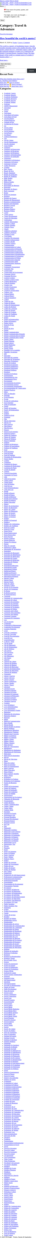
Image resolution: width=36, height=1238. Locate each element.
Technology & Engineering (12, 1116)
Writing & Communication (12, 1206)
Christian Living (9, 234)
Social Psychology (10, 1020)
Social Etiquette (9, 1002)
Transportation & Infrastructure (14, 1143)
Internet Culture (9, 578)
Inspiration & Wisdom (11, 562)
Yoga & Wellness (9, 1233)
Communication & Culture (12, 247)
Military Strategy (9, 743)
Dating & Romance (10, 321)
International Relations (11, 576)
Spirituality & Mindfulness (12, 1052)
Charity (6, 229)
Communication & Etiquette (13, 249)
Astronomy (7, 158)
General (6, 471)
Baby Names (8, 169)
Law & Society (9, 622)
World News (8, 1201)
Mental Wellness (9, 728)
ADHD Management (10, 106)
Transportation (8, 1141)
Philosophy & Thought (11, 839)
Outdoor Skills (8, 810)
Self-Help (7, 982)
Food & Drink (8, 453)
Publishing (7, 908)
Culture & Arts (8, 301)
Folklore (6, 442)
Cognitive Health (9, 242)
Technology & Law (10, 1123)
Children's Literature (10, 231)
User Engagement (9, 1157)
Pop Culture (8, 871)
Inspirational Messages (11, 565)
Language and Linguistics (12, 613)
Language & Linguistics (11, 602)
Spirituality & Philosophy (12, 1056)
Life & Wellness (9, 649)
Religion (6, 949)
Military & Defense (10, 736)
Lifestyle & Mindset (10, 665)
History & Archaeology (11, 506)
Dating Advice (8, 323)
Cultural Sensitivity (10, 298)
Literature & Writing (10, 699)
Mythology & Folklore (11, 779)
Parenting (7, 812)
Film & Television (9, 421)
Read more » (4, 60)
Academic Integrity (10, 95)
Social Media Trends (10, 1016)
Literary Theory (9, 685)
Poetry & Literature (10, 851)
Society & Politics (9, 1031)
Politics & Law (9, 866)
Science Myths (8, 971)
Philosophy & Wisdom (11, 841)
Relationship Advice (10, 920)
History (6, 504)
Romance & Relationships (12, 956)
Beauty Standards (9, 173)
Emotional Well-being (11, 368)
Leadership (7, 623)
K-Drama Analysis (10, 593)
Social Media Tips (9, 1014)
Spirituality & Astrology (11, 1045)
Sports (6, 1070)
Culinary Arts (8, 292)
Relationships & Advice (11, 924)
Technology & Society (11, 1127)
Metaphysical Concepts (11, 734)
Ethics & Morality (9, 394)
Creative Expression (10, 287)
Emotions (7, 372)
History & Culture (9, 509)
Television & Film (9, 1136)
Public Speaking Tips (10, 906)
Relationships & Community (13, 927)
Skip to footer (14, 1)
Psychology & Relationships (13, 893)
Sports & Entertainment (11, 1072)
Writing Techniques (10, 1228)
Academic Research (10, 99)
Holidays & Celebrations (12, 524)
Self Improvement (9, 980)
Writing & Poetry (9, 1221)
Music (6, 761)
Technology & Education (12, 1114)
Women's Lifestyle (10, 1190)
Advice (6, 109)
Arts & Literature (9, 144)
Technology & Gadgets (11, 1117)
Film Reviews (8, 428)
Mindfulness (8, 748)
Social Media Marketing (11, 1009)
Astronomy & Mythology (12, 160)
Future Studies (8, 459)
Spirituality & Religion (11, 1061)
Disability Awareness (10, 352)
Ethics (6, 392)
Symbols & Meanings (11, 1103)
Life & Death (8, 643)
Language (7, 596)
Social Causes (8, 993)
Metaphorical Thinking (11, 732)
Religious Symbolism (11, 953)
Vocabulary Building (10, 1165)
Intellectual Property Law (12, 575)
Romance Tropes (9, 958)
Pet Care (6, 824)
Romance (7, 955)
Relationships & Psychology (13, 940)
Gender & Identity (10, 470)
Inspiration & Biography (11, 553)
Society (6, 1027)
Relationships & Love (11, 936)
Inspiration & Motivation (12, 556)
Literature (7, 687)
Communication (9, 245)
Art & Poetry (8, 133)
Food (5, 450)
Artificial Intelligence (10, 137)
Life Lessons (8, 654)
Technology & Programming (13, 1125)
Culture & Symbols (10, 312)
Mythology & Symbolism (12, 781)
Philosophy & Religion (11, 833)
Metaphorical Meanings (11, 730)
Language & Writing (10, 609)
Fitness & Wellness (10, 439)
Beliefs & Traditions (10, 176)
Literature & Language (11, 694)
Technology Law (9, 1132)
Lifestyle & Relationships (12, 669)
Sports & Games (9, 1076)
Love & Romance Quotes (12, 710)
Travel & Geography (10, 1152)
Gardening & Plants (10, 468)
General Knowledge (10, 473)
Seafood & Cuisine (10, 973)
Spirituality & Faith (10, 1049)
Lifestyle (7, 660)
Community (8, 265)
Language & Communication (13, 598)
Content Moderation (10, 281)
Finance (6, 430)
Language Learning (10, 616)
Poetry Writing (8, 857)
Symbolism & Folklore (11, 1085)
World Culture (8, 1195)
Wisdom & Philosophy (11, 1186)
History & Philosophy (11, 511)
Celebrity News (9, 227)
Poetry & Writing (9, 853)
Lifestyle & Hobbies (10, 663)
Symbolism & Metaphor (11, 1092)
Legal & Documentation (11, 636)
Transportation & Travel (11, 1145)
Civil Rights (8, 236)
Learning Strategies (10, 629)
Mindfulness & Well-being (12, 752)
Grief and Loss (8, 489)
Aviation (6, 167)
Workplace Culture (10, 1192)
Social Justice (8, 1005)
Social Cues (8, 998)
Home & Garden (9, 527)
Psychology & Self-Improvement (14, 897)
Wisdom (6, 1184)
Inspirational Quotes (10, 567)
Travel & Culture (9, 1150)
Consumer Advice (9, 274)
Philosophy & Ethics (10, 830)
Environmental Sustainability (13, 386)
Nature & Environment (11, 786)
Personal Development (11, 819)
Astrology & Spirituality (11, 156)
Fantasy (6, 412)
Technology (8, 1105)
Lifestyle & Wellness (10, 672)
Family (6, 406)
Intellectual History (10, 571)
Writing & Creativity (10, 1210)
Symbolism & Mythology (12, 1096)
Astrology (7, 147)
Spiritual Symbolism (10, 1040)
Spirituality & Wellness (11, 1069)
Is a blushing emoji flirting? (8, 81)
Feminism (7, 417)
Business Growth (9, 205)
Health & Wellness (10, 500)
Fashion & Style (9, 415)
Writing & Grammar (10, 1215)
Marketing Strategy (10, 716)
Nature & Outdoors (10, 788)
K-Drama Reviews (10, 594)
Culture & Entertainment (12, 305)
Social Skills (8, 1023)
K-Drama (7, 591)
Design (6, 327)
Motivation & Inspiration (12, 755)
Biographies (8, 184)
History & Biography (10, 508)
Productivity (8, 873)
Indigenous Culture (10, 547)
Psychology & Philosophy (12, 891)
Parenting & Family (10, 813)
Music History (8, 772)
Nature (6, 784)
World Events (8, 1197)
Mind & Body (8, 745)
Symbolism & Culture (11, 1083)
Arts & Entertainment (11, 142)
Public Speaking (9, 904)
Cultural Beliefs (9, 294)
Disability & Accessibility (12, 350)
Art (5, 126)
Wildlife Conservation (11, 1181)
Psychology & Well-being (12, 898)
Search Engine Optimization (13, 974)
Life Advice (8, 651)
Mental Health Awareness (12, 727)
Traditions (7, 1139)
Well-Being (7, 1174)
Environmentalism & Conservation (15, 388)
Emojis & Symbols (10, 363)
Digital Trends (8, 348)
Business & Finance (10, 198)
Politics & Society (9, 868)
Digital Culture (8, 339)
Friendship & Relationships (12, 457)
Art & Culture (8, 127)
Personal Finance (9, 821)
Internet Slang (8, 580)
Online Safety (8, 808)
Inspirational (8, 564)
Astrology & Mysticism (11, 151)
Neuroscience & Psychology (13, 797)
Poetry (6, 850)
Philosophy (7, 828)
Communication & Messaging (13, 252)
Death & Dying (9, 325)
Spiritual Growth (9, 1038)
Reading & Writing (10, 918)
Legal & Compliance (10, 632)
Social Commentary (10, 994)
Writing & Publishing (10, 1222)
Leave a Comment (24, 42)
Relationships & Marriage (12, 938)
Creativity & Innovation (11, 290)
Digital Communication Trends (14, 337)
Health (6, 491)
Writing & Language (10, 1217)
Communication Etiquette (12, 260)
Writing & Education (10, 1213)
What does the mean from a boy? (11, 86)
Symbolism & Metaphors (12, 1094)
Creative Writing (9, 289)
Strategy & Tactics (10, 1079)
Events (6, 399)
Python (6, 909)
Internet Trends (9, 582)
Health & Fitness (9, 495)
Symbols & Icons (9, 1101)
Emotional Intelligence (11, 366)
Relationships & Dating (11, 929)
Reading (6, 917)
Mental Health (8, 725)
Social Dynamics (9, 1000)
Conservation (8, 270)
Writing (6, 1204)
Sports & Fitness (9, 1074)
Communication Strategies (12, 263)
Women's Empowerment (12, 1188)
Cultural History (9, 296)
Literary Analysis (9, 676)
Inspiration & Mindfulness (12, 555)
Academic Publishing (11, 97)
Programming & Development (13, 884)
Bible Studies (8, 178)
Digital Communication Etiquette (14, 334)
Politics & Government (11, 864)
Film (5, 419)
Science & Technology (11, 969)
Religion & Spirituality (11, 951)
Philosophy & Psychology (12, 832)
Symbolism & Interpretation (13, 1087)
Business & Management (12, 200)
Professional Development (12, 879)
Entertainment (8, 375)
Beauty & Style (9, 171)
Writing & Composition (11, 1208)
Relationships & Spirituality (12, 946)
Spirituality (7, 1043)
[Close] (6, 66)
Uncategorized (8, 1155)
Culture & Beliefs (9, 303)
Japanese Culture (9, 585)
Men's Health (8, 723)
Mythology (7, 777)
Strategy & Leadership (11, 1078)
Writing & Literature (10, 1219)
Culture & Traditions (10, 314)
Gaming (6, 460)
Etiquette (7, 395)
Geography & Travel (10, 475)
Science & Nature (9, 965)
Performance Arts (9, 815)
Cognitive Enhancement (11, 240)
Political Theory (9, 859)
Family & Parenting (10, 408)
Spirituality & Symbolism (12, 1065)
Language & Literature (11, 603)
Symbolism (7, 1081)
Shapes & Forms (9, 987)
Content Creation (9, 278)
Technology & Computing (12, 1112)
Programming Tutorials (11, 886)
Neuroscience (8, 795)
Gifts (5, 477)
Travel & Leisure (9, 1154)
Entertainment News (10, 379)
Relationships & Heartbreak (13, 931)
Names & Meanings (10, 783)
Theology (7, 1137)
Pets (5, 826)
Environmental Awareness (12, 383)
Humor (6, 544)
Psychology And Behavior (12, 900)
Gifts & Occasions (10, 479)
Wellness (7, 1177)
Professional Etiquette (11, 880)
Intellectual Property (10, 573)
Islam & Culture (9, 584)
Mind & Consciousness (11, 746)
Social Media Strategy (11, 1012)
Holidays (7, 522)
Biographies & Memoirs (11, 185)
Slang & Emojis (9, 991)
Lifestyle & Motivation (11, 667)
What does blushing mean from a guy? (12, 79)
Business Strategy (9, 209)
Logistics (7, 703)
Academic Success (10, 100)
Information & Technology (12, 549)
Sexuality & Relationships (12, 985)
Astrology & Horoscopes (12, 149)
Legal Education (9, 640)
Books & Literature (10, 194)
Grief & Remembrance (11, 488)
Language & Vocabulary (12, 607)
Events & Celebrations (11, 401)
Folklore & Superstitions (11, 446)
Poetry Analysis (9, 855)
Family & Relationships (11, 410)
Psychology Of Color (11, 902)
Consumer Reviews (10, 276)
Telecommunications (10, 1134)
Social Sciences (9, 1022)
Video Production (9, 1161)
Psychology (7, 888)
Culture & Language (10, 308)
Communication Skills (11, 261)
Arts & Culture (8, 140)
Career (6, 213)
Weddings (7, 1172)
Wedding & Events (10, 1168)
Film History (8, 426)
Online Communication (11, 804)
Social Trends (8, 1025)
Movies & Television (10, 759)
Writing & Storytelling (11, 1224)
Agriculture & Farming (11, 115)
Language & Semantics (11, 605)
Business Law (8, 207)
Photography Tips (9, 844)
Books (6, 193)
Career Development (10, 216)
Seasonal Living (9, 978)
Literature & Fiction (10, 692)
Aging (6, 111)
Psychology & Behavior (11, 889)
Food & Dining (9, 451)
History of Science (10, 517)
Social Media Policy (10, 1011)
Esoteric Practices (9, 390)
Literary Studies (9, 683)
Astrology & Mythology (11, 153)
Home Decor (8, 531)
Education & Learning (11, 357)
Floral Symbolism (9, 441)
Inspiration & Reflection (11, 560)
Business (7, 196)
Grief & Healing (9, 484)
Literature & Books (10, 690)
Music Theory (8, 775)
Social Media (8, 1007)
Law (5, 620)
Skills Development (10, 989)
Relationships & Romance (12, 942)
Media (6, 719)
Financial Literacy (9, 433)
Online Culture (8, 806)
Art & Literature (9, 131)
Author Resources (9, 166)
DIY (5, 354)
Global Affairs (8, 480)
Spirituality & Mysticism (11, 1054)
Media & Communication (12, 721)
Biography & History (10, 189)
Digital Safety (8, 346)
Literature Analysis (10, 701)
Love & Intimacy (9, 705)
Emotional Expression (11, 365)
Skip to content (5, 1)
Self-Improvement (9, 984)
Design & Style (9, 328)
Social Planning (9, 1018)
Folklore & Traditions (11, 448)
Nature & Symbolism (10, 792)
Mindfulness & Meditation (12, 750)
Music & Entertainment (11, 766)
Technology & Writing (11, 1130)
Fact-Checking (8, 403)
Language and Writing (11, 614)
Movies (6, 757)
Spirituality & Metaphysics (12, 1050)
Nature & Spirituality (10, 790)
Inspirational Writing (10, 569)
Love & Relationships (11, 707)
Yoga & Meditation (10, 1231)
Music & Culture (9, 763)
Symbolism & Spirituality (12, 1098)
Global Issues (8, 482)
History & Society (9, 513)
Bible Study (8, 180)
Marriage (7, 717)
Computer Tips (8, 269)
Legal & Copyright (10, 634)
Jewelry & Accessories (11, 587)
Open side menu (5, 64)
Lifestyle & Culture (10, 661)
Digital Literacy (9, 343)
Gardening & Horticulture (12, 466)
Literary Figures (9, 679)
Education (7, 356)
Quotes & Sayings (10, 915)
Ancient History (9, 118)
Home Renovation (10, 535)
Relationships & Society (11, 944)
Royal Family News (10, 960)
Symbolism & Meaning (11, 1088)
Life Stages (7, 658)
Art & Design (8, 129)
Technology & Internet (11, 1121)
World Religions (9, 1203)
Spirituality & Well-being (12, 1067)
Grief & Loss (8, 486)
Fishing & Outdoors (10, 435)
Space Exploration (10, 1034)
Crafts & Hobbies (9, 283)
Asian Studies (8, 146)
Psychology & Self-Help (12, 895)
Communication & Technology (14, 256)
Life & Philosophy (10, 645)
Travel (6, 1146)
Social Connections (10, 996)
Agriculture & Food (10, 117)
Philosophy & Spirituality (12, 835)
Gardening (7, 462)
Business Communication (12, 202)
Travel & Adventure (6, 34)
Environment (8, 381)
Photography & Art (10, 842)
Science (6, 962)
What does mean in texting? (10, 82)
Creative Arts (8, 285)
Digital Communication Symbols (14, 336)
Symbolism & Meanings (11, 1090)
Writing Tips (8, 1230)
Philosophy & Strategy (11, 837)
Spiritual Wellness (9, 1041)
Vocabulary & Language (12, 1163)
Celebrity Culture (9, 223)
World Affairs (8, 1193)
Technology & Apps (10, 1108)
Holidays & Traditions (11, 526)
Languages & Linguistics (12, 618)
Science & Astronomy (11, 964)
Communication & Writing (12, 258)
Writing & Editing (9, 1212)
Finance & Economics (11, 432)
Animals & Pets (9, 122)
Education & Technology (12, 359)
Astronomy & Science (11, 162)
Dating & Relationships (11, 319)
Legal (6, 631)
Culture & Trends (9, 316)
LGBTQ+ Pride (9, 641)
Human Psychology (10, 542)
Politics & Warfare (10, 870)
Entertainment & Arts (10, 377)
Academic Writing (10, 102)
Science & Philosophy (11, 967)
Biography (7, 187)
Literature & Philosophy (11, 696)
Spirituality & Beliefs (10, 1047)
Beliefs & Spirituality (10, 175)
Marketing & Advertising (12, 714)
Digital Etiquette (9, 341)
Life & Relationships (10, 647)
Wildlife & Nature (9, 1179)
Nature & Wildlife (9, 793)
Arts (5, 138)
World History (8, 1199)
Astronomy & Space (10, 164)
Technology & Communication (14, 1110)
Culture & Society (9, 310)
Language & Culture (10, 600)
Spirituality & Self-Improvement (14, 1063)
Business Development (11, 204)
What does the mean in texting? (11, 84)
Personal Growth (9, 822)
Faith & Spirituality (10, 404)
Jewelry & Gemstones (11, 589)
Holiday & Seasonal (10, 520)
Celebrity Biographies (11, 222)
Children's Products (10, 232)
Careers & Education (10, 218)
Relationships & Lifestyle (12, 935)
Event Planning (9, 397)
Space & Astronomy (10, 1032)
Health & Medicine (10, 497)
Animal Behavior (9, 120)
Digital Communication (11, 332)
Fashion (6, 413)
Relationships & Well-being (12, 947)
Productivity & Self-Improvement (14, 875)
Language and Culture (11, 611)
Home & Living (9, 529)
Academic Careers (10, 93)
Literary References (10, 681)
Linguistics (7, 674)
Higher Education (9, 502)
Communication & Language (13, 251)
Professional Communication (13, 877)
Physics (6, 846)
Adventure (7, 108)
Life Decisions (8, 652)
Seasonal (7, 976)
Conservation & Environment (13, 272)
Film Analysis (8, 424)
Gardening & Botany (10, 464)
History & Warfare (10, 515)
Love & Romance (9, 708)
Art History (7, 135)
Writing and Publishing (11, 1226)
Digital (6, 330)
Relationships (8, 922)
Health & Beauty (9, 493)
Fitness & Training (10, 437)
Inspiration (7, 551)
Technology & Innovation (12, 1119)
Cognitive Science (10, 243)
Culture (6, 299)
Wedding (7, 1166)
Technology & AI (9, 1107)
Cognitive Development (11, 238)
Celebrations (8, 220)
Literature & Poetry (10, 698)
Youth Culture (8, 1235)
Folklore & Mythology (11, 444)
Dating (6, 318)
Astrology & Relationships (12, 155)
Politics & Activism (10, 862)
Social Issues (8, 1003)
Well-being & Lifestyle (11, 1175)
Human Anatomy (9, 538)
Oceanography (8, 801)
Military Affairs (9, 739)
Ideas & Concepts (9, 546)
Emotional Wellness (10, 370)
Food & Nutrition (9, 455)
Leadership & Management (12, 625)
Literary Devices (9, 678)
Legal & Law (8, 638)
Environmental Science (11, 384)
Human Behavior (9, 540)
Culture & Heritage (10, 307)
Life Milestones (9, 656)
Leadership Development (12, 627)
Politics (6, 860)
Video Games (8, 1159)
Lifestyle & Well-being (11, 670)
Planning (7, 848)
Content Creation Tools (11, 280)
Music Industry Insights (11, 774)
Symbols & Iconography (12, 1099)
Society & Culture (9, 1029)
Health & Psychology (11, 499)
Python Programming (11, 911)
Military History (9, 741)
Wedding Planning (10, 1170)
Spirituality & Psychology (12, 1058)
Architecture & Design (11, 124)
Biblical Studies (9, 182)
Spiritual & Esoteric (10, 1036)
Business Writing (9, 211)
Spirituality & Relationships (12, 1060)
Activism (7, 104)
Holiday (6, 518)
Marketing (7, 712)
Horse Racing (8, 537)
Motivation (7, 754)
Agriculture (7, 113)
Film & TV (7, 422)
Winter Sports (8, 1183)
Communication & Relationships (14, 254)
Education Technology (11, 361)
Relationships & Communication (14, 926)
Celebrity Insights (9, 225)
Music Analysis (9, 768)
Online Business (9, 803)
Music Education (9, 770)
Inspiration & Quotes (10, 558)
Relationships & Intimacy (12, 933)
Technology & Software (11, 1128)
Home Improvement (10, 533)
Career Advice (8, 214)
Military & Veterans (10, 737)
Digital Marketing (9, 345)
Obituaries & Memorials (11, 799)
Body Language (9, 191)
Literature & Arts (9, 689)
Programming (8, 882)
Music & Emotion (9, 765)
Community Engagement (12, 267)
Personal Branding (10, 817)
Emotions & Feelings (10, 374)
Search (2, 67)
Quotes (14, 42)
